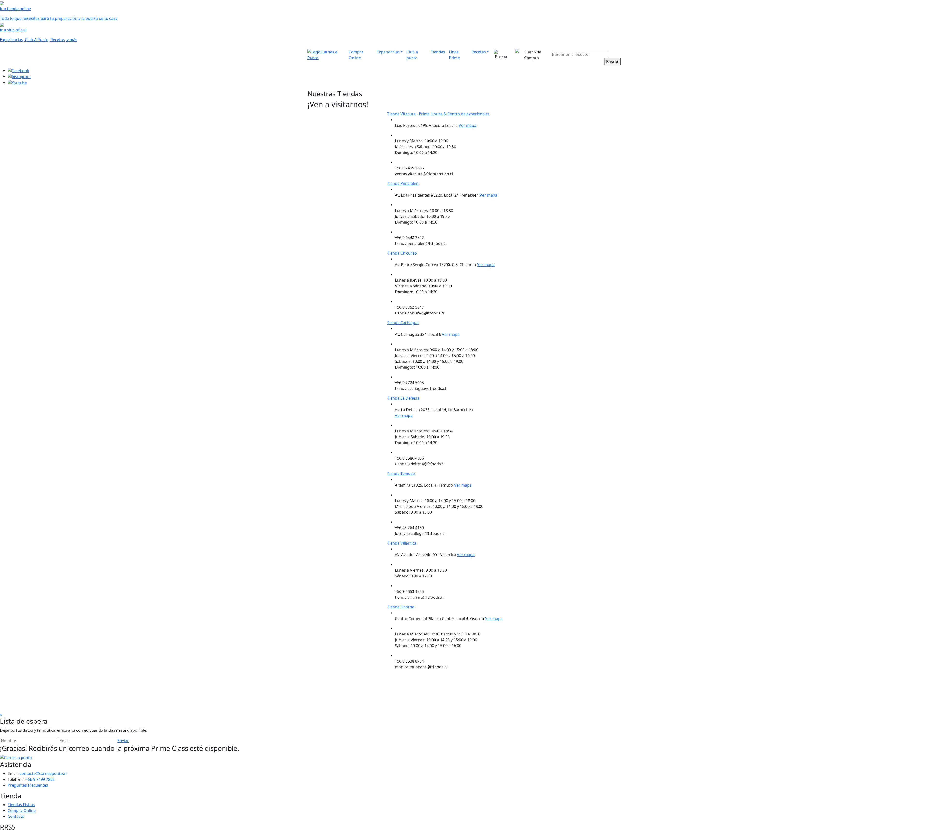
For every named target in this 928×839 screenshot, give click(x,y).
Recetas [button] (478, 52)
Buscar (612, 61)
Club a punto (412, 54)
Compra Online (356, 54)
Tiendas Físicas (21, 804)
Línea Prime (454, 54)
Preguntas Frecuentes (28, 785)
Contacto (16, 816)
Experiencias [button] (388, 52)
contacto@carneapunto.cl (43, 773)
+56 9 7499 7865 (40, 779)
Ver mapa (467, 125)
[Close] (618, 47)
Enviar (123, 740)
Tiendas (438, 52)
